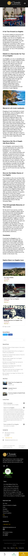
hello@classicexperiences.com (11, 440)
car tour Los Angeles (10, 238)
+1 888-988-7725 (8, 437)
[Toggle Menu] (25, 3)
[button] (5, 335)
